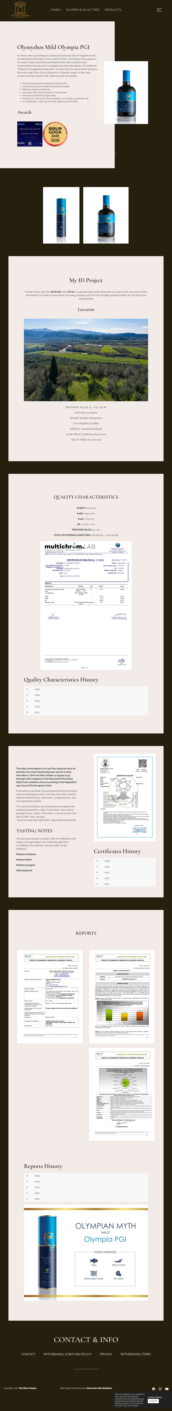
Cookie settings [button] (155, 1397)
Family (56, 10)
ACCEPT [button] (153, 1401)
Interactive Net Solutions (99, 1388)
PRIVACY (106, 1354)
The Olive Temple (27, 1388)
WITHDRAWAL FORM (135, 1354)
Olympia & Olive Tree (83, 10)
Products (113, 10)
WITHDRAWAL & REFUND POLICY (68, 1354)
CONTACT (28, 1354)
